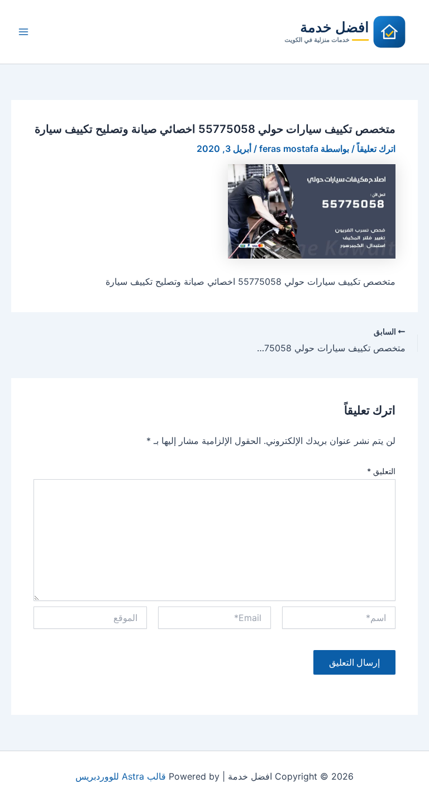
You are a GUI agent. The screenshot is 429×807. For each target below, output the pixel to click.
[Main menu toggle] (23, 32)
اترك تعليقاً (376, 148)
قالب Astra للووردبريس (120, 776)
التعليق (381, 471)
